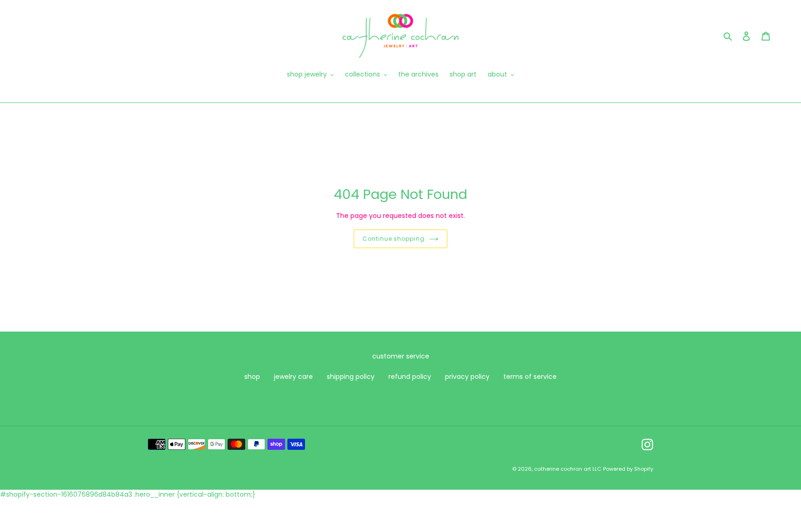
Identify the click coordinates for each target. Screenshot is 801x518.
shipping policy (351, 376)
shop (252, 376)
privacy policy (467, 376)
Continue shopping (393, 239)
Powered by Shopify (628, 469)
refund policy (409, 376)
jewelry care (293, 376)
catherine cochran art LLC (567, 469)
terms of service (530, 376)
